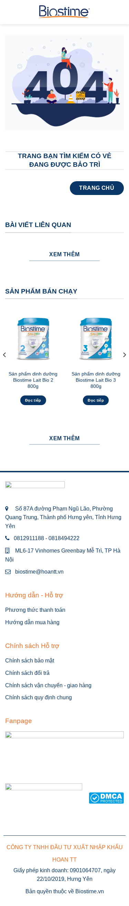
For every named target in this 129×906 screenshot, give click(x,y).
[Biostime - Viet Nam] (64, 12)
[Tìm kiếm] (121, 12)
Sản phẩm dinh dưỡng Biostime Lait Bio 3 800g (96, 380)
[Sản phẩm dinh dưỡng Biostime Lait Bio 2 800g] (33, 339)
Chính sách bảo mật (29, 660)
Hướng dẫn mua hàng (32, 622)
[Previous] (4, 368)
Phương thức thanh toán (35, 610)
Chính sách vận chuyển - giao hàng (48, 685)
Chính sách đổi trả (27, 673)
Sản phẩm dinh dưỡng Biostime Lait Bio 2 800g (33, 380)
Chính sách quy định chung (38, 697)
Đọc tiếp (33, 400)
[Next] (124, 368)
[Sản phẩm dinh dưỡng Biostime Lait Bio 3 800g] (96, 339)
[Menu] (9, 11)
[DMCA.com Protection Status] (106, 798)
